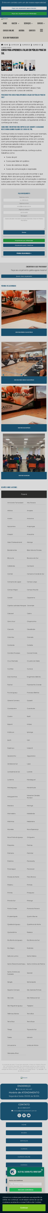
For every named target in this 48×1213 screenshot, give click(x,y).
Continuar (24, 1208)
